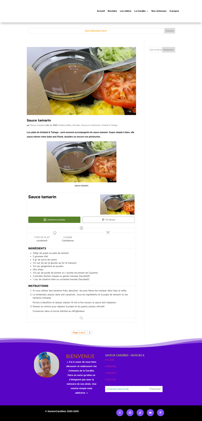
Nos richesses (158, 11)
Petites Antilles (65, 125)
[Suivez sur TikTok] (140, 412)
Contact (110, 373)
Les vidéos (125, 11)
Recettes (112, 11)
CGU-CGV (110, 379)
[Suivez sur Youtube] (150, 412)
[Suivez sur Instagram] (130, 412)
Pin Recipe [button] (110, 220)
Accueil (101, 11)
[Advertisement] (161, 115)
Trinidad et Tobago (109, 125)
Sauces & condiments (90, 125)
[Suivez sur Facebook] (119, 412)
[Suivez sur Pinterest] (160, 412)
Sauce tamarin (39, 120)
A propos (174, 11)
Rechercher (169, 50)
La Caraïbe (140, 11)
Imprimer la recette (56, 220)
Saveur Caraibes (37, 125)
